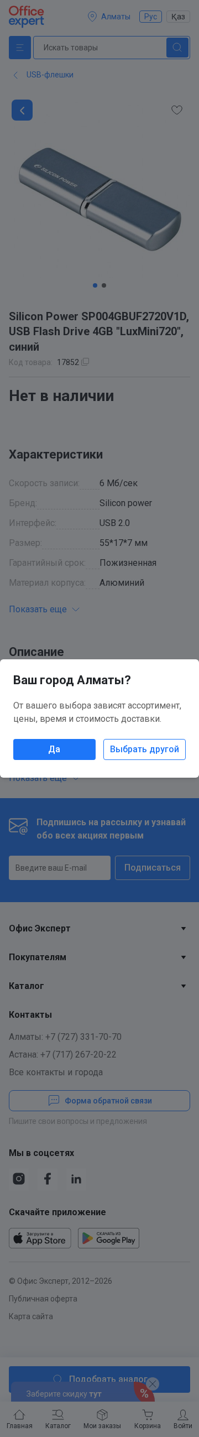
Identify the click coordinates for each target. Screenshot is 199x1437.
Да (54, 749)
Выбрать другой (144, 749)
